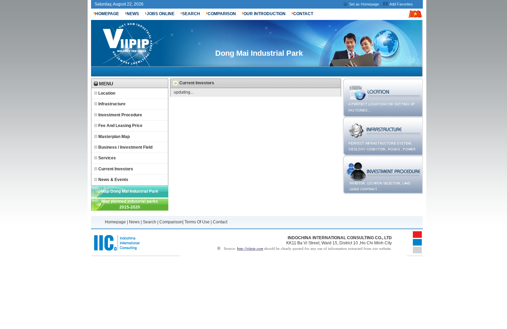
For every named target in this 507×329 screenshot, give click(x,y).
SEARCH (191, 13)
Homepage (116, 222)
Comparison (170, 222)
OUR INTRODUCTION (264, 13)
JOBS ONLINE (161, 13)
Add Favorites (401, 4)
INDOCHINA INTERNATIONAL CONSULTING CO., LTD (340, 237)
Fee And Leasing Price (120, 125)
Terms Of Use (197, 222)
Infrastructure (112, 104)
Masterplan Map (114, 136)
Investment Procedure (120, 115)
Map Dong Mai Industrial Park (129, 191)
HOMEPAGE (107, 13)
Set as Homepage (364, 4)
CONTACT (303, 13)
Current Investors (115, 169)
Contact (220, 222)
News (134, 222)
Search (149, 222)
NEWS (133, 13)
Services (107, 158)
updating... (183, 92)
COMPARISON (222, 13)
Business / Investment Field (125, 147)
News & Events (113, 179)
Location (106, 93)
